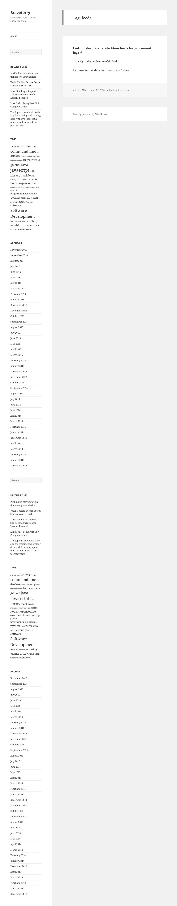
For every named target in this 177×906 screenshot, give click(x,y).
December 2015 (18, 305)
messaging (14, 179)
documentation (16, 160)
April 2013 (15, 443)
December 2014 (18, 371)
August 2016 (16, 260)
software (15, 205)
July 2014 (15, 399)
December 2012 (18, 465)
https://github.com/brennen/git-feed (95, 61)
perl (33, 187)
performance (25, 187)
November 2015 (18, 310)
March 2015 (16, 354)
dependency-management (30, 156)
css (38, 152)
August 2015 (16, 327)
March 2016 (16, 288)
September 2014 (19, 388)
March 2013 (16, 448)
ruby (28, 197)
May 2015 (15, 343)
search (13, 201)
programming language (23, 193)
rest (23, 197)
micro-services (24, 179)
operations (14, 187)
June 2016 (15, 271)
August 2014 (16, 393)
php (38, 186)
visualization (33, 225)
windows (25, 229)
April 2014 (15, 415)
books (17, 146)
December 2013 (18, 437)
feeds (112, 90)
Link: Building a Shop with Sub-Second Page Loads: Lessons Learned (24, 94)
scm (35, 197)
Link (77, 90)
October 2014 (17, 382)
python (15, 197)
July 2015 (15, 332)
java (24, 164)
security (22, 201)
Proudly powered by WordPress (90, 114)
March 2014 (16, 421)
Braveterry (20, 12)
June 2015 (15, 338)
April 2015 (15, 349)
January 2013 (17, 460)
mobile (34, 179)
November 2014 (18, 377)
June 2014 (15, 404)
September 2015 (19, 321)
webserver (14, 229)
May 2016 (15, 277)
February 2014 (18, 426)
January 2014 (17, 432)
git (39, 160)
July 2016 (15, 266)
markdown (28, 175)
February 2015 (18, 360)
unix (23, 225)
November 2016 (18, 249)
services (30, 202)
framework (30, 160)
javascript (19, 170)
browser (26, 146)
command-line (23, 151)
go (12, 164)
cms (34, 146)
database (15, 155)
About (13, 35)
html (17, 165)
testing (33, 221)
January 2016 (17, 299)
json (32, 170)
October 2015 (17, 316)
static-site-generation (19, 221)
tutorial (14, 225)
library (15, 175)
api (11, 146)
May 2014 (15, 410)
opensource (28, 183)
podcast (13, 190)
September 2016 (19, 255)
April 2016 (15, 282)
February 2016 (18, 294)
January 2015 (17, 365)
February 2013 (18, 454)
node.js (15, 183)
